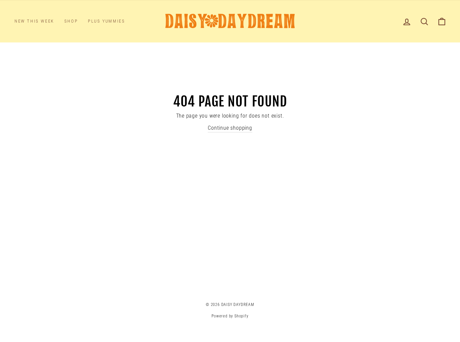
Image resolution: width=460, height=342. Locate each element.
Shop (71, 21)
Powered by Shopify (229, 316)
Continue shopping (230, 128)
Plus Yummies (106, 21)
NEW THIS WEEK (34, 21)
